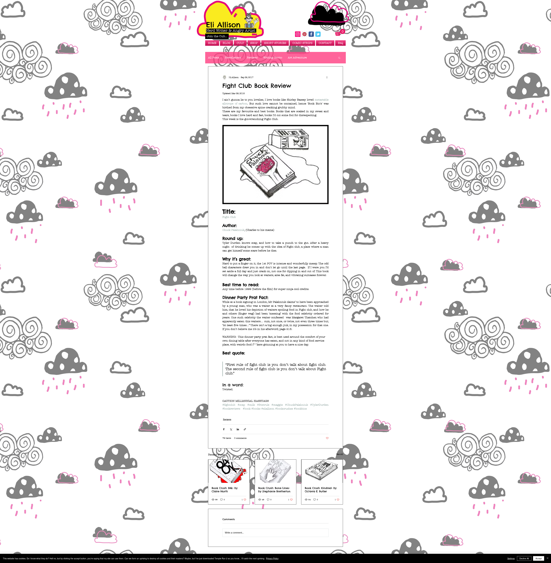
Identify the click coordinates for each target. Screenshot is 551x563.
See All (339, 454)
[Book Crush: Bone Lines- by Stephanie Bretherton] (275, 471)
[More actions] (327, 77)
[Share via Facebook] (223, 429)
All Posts (213, 57)
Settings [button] (511, 558)
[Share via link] (245, 429)
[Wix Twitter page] (318, 34)
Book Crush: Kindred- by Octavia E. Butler (320, 489)
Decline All (524, 558)
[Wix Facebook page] (311, 34)
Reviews (252, 57)
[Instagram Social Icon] (297, 34)
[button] (217, 36)
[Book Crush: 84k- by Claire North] (229, 471)
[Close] (547, 558)
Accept (539, 558)
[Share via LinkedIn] (237, 429)
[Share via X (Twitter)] (230, 429)
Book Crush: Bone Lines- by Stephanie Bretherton (274, 489)
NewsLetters (233, 57)
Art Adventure (297, 57)
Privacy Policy (272, 558)
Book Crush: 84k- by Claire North (224, 489)
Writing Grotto (272, 57)
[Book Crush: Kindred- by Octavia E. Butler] (322, 471)
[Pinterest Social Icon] (304, 34)
